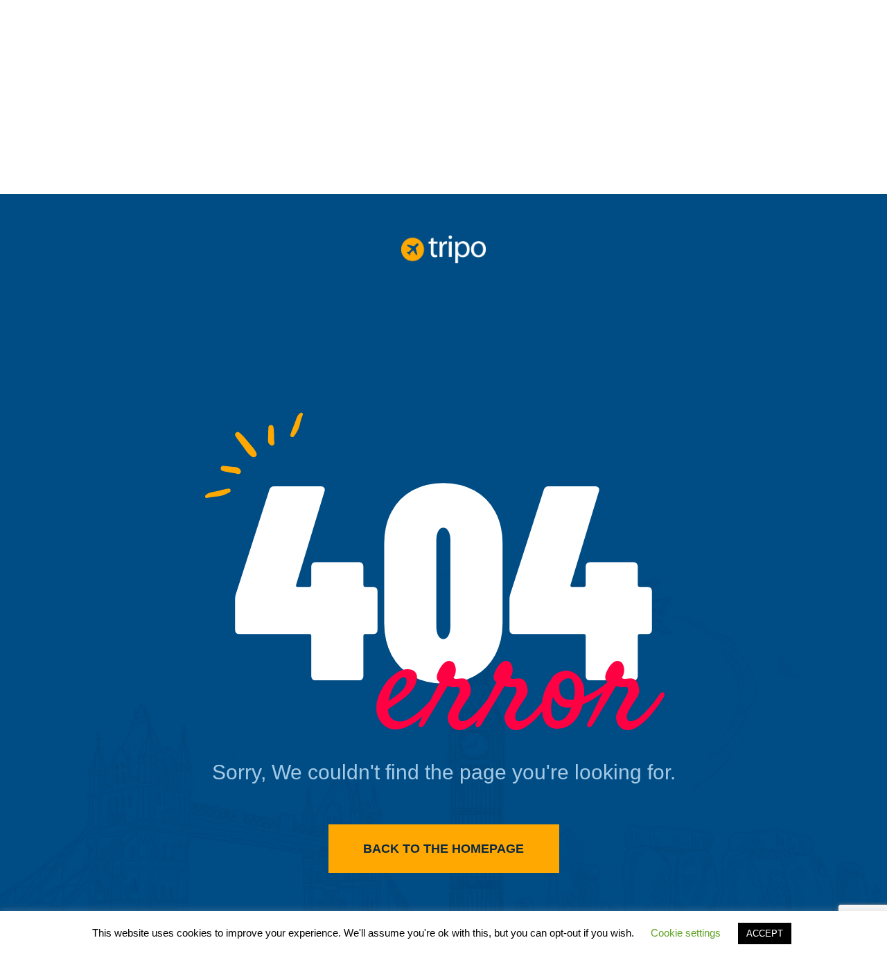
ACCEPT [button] (764, 933)
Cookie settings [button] (686, 933)
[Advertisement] (443, 97)
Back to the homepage (443, 849)
